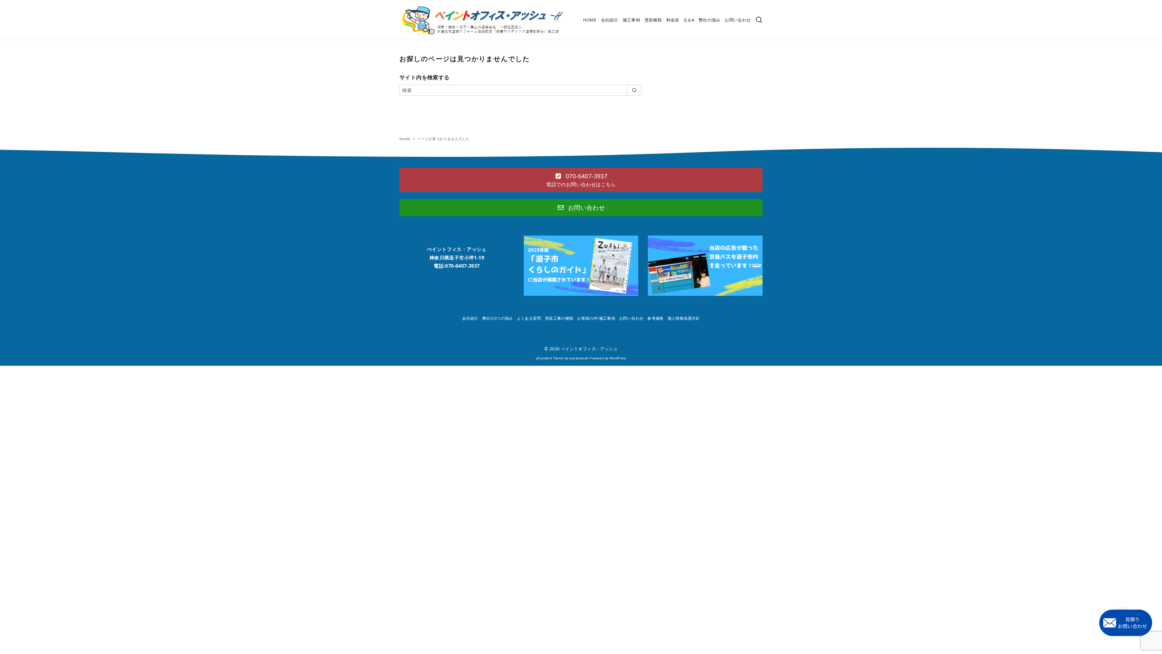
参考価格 (655, 318)
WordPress (617, 358)
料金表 (672, 20)
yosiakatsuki (579, 358)
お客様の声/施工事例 (596, 318)
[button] (581, 180)
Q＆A (689, 20)
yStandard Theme (550, 358)
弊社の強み (710, 20)
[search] (634, 90)
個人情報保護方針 (684, 318)
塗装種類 (653, 20)
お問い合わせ (738, 20)
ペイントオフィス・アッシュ (589, 349)
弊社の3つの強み (497, 318)
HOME (590, 20)
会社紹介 (610, 20)
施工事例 (631, 20)
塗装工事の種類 (559, 318)
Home (405, 138)
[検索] (759, 20)
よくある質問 (529, 318)
